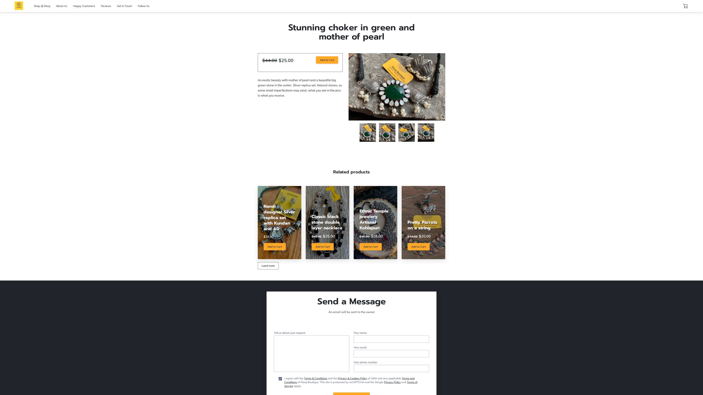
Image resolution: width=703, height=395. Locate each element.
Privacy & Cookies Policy (352, 378)
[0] (685, 6)
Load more (268, 265)
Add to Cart (327, 60)
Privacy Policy (392, 382)
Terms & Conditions (315, 378)
